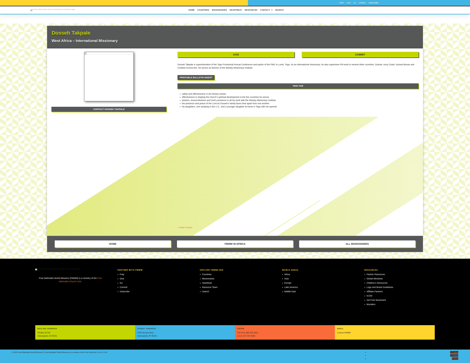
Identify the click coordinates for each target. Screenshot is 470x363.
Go (354, 3)
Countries (203, 10)
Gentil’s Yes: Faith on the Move (198, 150)
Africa (287, 274)
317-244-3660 (249, 336)
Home (191, 10)
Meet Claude (187, 178)
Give (349, 3)
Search (279, 10)
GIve (236, 54)
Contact (265, 10)
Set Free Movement (376, 300)
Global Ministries (375, 278)
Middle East (290, 291)
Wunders (371, 304)
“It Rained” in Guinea (192, 122)
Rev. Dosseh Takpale (191, 126)
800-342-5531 (252, 333)
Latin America (291, 287)
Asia (286, 278)
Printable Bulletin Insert (196, 77)
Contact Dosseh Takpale (109, 109)
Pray (341, 3)
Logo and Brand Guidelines (380, 287)
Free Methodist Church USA (96, 352)
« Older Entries (184, 227)
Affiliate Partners (375, 291)
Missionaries (219, 10)
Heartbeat (236, 10)
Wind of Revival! (189, 206)
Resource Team (209, 287)
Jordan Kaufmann (190, 182)
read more (185, 130)
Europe (287, 283)
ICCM (369, 296)
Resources (251, 10)
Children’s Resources (377, 283)
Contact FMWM (344, 333)
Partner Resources (376, 274)
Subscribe (373, 3)
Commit (362, 3)
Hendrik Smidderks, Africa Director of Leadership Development (209, 154)
